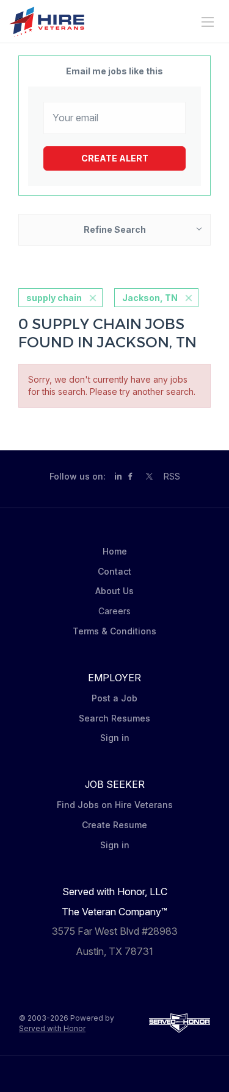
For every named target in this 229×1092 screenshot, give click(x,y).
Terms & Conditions (114, 631)
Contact (114, 571)
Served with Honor (52, 1028)
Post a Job (114, 698)
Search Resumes (114, 718)
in (118, 476)
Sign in (114, 737)
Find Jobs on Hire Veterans (115, 805)
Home (115, 551)
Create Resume (114, 825)
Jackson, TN (150, 297)
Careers (114, 611)
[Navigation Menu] (208, 22)
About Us (114, 591)
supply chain (54, 297)
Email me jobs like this (114, 71)
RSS (172, 476)
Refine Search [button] (115, 229)
